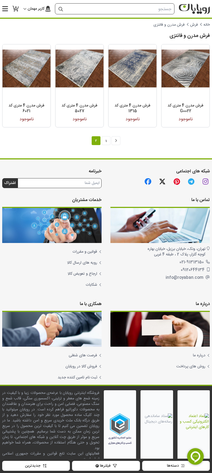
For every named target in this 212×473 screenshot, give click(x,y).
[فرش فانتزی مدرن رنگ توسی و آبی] (132, 68)
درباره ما (199, 355)
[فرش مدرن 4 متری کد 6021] (26, 68)
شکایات (91, 285)
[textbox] (120, 9)
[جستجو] (60, 9)
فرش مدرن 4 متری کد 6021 (26, 108)
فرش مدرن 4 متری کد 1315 (132, 108)
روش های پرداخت (190, 366)
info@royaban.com (185, 277)
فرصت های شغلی (83, 355)
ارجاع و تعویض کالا (82, 274)
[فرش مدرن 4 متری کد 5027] (79, 68)
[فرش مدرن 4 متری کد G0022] (185, 68)
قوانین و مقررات (84, 251)
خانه (206, 25)
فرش (194, 25)
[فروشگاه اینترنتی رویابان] (194, 8)
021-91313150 (192, 262)
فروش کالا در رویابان (81, 366)
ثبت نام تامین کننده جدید (77, 377)
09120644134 (193, 270)
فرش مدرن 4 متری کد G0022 (185, 108)
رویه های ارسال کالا (82, 263)
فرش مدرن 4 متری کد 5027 (79, 108)
